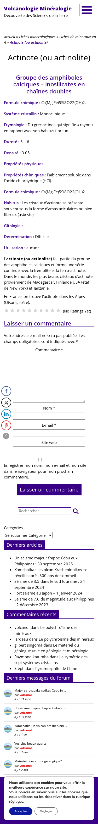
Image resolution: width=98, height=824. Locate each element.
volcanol (22, 627)
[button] (75, 511)
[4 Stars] (23, 310)
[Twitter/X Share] (6, 402)
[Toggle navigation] (86, 10)
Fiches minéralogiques (37, 36)
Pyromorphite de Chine (56, 668)
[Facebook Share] (6, 391)
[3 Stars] (18, 310)
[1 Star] (6, 310)
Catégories (13, 527)
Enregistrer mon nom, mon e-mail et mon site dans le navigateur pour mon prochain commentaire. (45, 471)
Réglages (46, 811)
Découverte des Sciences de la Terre (38, 11)
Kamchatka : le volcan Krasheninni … (40, 726)
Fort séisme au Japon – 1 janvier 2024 (48, 593)
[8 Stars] (46, 310)
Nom (49, 408)
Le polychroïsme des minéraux (66, 639)
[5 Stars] (29, 310)
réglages (16, 801)
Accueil (9, 36)
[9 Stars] (52, 310)
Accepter (20, 811)
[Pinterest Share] (6, 425)
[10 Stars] (58, 310)
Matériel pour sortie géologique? (38, 761)
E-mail (49, 425)
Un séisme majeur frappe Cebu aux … (41, 708)
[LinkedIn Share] (6, 414)
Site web (49, 442)
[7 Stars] (41, 310)
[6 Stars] (35, 310)
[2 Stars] (12, 310)
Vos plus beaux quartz (30, 743)
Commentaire (49, 349)
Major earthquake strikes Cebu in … (40, 690)
